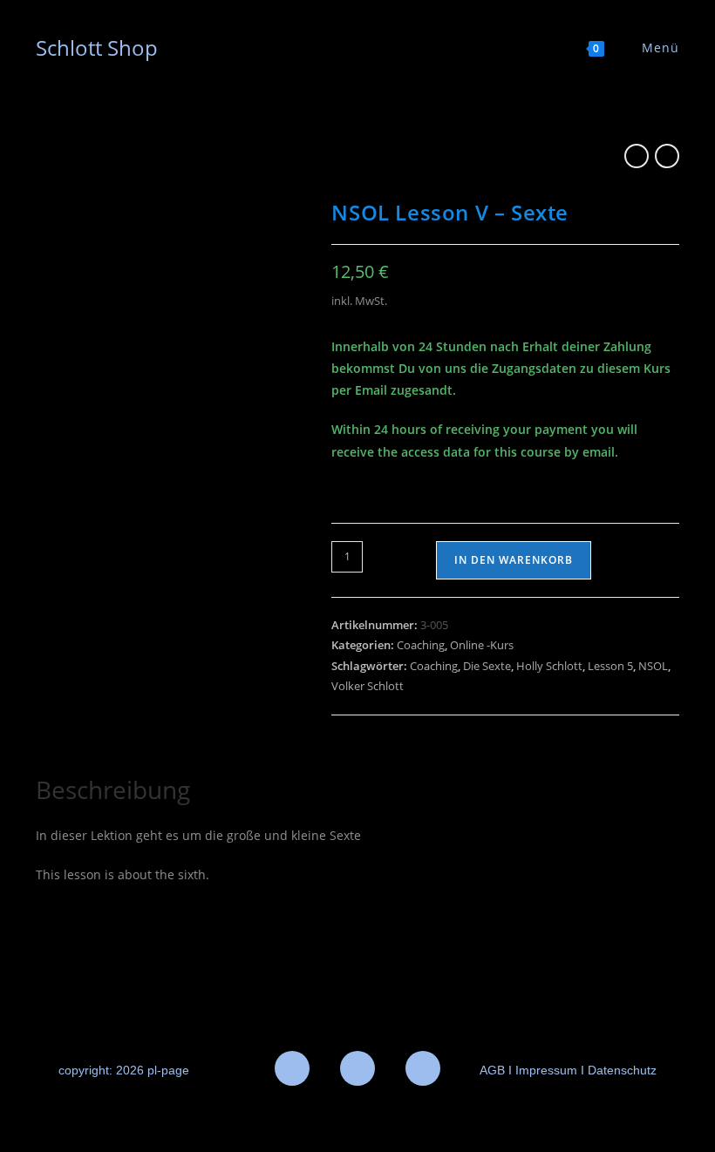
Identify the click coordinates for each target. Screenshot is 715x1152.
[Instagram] (357, 1068)
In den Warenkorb (513, 559)
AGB (492, 1070)
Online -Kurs (482, 645)
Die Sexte (487, 666)
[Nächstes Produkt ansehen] (667, 156)
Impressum (544, 1070)
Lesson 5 (610, 666)
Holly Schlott (549, 666)
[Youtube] (422, 1068)
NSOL (653, 666)
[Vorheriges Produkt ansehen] (636, 156)
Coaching (421, 645)
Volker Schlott (367, 686)
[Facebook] (292, 1068)
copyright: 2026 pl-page (123, 1070)
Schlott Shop (97, 47)
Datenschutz (622, 1070)
